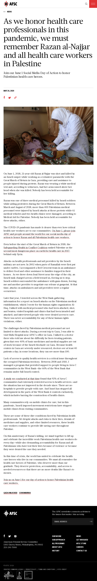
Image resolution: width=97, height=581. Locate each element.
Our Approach (58, 539)
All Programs (58, 543)
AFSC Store (81, 543)
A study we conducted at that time (22, 378)
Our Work (56, 536)
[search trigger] (86, 4)
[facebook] (4, 97)
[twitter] (9, 97)
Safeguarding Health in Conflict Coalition (25, 247)
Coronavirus (25, 493)
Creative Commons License (13, 569)
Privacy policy (31, 569)
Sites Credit (62, 569)
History (55, 550)
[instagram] (15, 536)
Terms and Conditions (46, 569)
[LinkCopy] (15, 97)
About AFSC (57, 547)
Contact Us (81, 550)
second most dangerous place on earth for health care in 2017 (36, 250)
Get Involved (82, 539)
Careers (80, 547)
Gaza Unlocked (10, 493)
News (78, 536)
